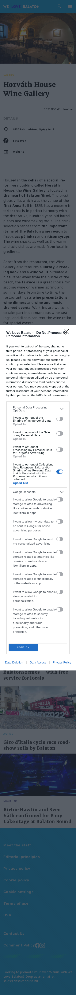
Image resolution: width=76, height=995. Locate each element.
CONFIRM (23, 647)
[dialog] (38, 497)
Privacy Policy (62, 662)
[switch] (59, 419)
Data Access (38, 662)
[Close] (68, 333)
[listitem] (38, 409)
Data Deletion (14, 662)
